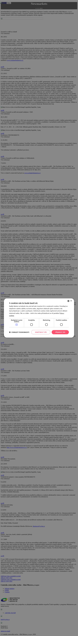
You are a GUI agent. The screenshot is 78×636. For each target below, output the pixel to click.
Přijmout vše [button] (60, 332)
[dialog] (39, 318)
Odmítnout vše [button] (41, 332)
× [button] (71, 301)
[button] (19, 332)
